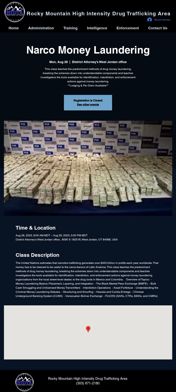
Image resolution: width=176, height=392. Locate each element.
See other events (88, 104)
